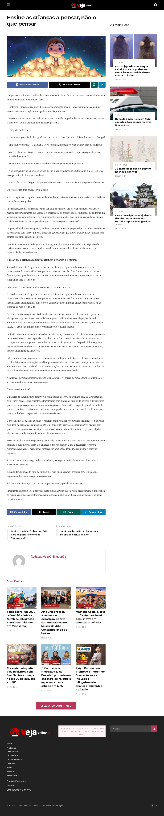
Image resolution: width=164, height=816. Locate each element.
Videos (10, 785)
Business (13, 662)
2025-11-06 (121, 79)
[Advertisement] (134, 757)
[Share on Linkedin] (102, 85)
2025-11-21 (81, 627)
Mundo (10, 767)
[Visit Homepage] (81, 5)
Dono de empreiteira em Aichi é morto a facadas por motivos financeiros (133, 122)
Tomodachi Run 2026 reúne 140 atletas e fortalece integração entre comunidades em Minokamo (21, 619)
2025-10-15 (12, 687)
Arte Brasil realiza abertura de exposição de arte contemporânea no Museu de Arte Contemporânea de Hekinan (54, 622)
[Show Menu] (8, 5)
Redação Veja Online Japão (48, 556)
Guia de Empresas (16, 781)
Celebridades (50, 605)
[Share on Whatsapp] (94, 85)
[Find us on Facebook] (152, 806)
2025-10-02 (81, 694)
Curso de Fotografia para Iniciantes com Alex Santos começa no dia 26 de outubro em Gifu (21, 675)
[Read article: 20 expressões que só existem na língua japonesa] (133, 153)
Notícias (119, 62)
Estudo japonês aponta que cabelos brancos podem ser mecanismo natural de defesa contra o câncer (132, 71)
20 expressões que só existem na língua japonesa (133, 170)
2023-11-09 (121, 129)
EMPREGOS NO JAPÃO (19, 789)
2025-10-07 (47, 690)
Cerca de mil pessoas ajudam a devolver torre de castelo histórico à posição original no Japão (133, 220)
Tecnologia (12, 775)
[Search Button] (155, 5)
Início (9, 743)
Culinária (11, 763)
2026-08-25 (121, 229)
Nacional (10, 771)
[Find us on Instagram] (156, 806)
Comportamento (14, 759)
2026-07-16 (12, 631)
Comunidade (15, 605)
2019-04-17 (121, 176)
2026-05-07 (47, 638)
